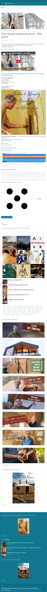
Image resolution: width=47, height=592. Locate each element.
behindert (20, 306)
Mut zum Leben (14, 311)
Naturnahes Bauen (4, 30)
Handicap (4, 309)
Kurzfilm (33, 309)
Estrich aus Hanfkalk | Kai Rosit (15, 279)
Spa (41, 311)
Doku (4, 307)
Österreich (25, 314)
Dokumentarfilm (9, 307)
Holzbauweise (11, 165)
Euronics (14, 307)
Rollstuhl (24, 311)
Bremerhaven (31, 306)
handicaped (10, 309)
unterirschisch (21, 312)
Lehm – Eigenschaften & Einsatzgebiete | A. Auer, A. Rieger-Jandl (24, 547)
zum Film (4, 505)
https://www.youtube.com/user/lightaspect (17, 153)
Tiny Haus (10, 30)
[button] (5, 155)
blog (2, 585)
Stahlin (4, 312)
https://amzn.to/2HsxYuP (6, 149)
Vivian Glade (13, 314)
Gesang (33, 307)
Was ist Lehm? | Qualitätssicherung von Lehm (18, 294)
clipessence (41, 306)
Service (28, 311)
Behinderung (25, 306)
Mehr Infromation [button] (5, 590)
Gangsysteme (28, 307)
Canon (36, 306)
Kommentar (2, 173)
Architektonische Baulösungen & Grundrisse (18, 284)
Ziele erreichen (19, 314)
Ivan (10, 40)
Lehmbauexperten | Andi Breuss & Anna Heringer (20, 542)
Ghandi (38, 307)
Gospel (41, 307)
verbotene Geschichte (35, 312)
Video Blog (14, 30)
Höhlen (24, 309)
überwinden (30, 314)
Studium (8, 312)
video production (6, 314)
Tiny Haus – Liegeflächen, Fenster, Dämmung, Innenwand (21, 289)
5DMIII (4, 306)
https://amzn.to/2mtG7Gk (6, 145)
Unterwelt (27, 312)
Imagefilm (29, 309)
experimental (20, 307)
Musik (9, 311)
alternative (15, 306)
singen (32, 311)
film (24, 307)
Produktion (20, 311)
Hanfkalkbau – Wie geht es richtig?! (16, 299)
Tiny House (21, 165)
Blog (2, 7)
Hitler (21, 309)
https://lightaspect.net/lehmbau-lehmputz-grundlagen (11, 139)
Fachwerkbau (6, 165)
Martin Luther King (39, 309)
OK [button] (43, 589)
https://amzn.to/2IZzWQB (6, 150)
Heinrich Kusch (16, 309)
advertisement (9, 306)
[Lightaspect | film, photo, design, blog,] (9, 1)
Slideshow (37, 311)
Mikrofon (4, 311)
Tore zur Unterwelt (14, 312)
